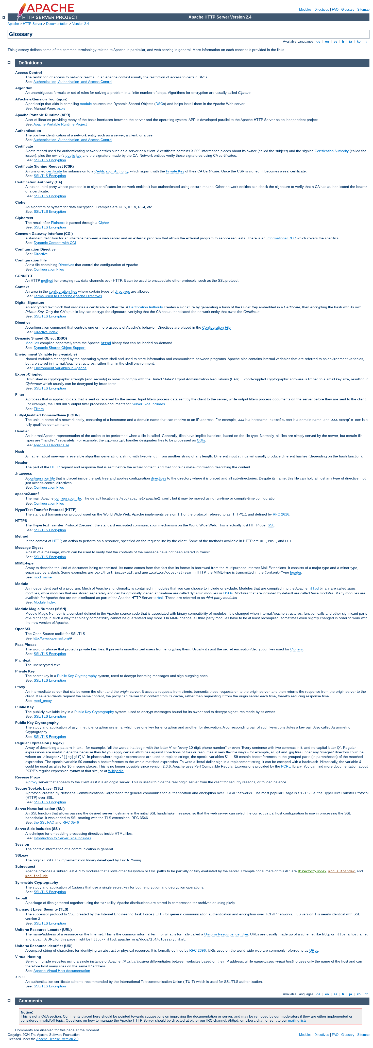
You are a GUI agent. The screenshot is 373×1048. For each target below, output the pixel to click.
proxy (32, 782)
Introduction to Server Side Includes (62, 838)
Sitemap (363, 9)
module (86, 104)
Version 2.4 (80, 24)
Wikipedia (116, 771)
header (295, 572)
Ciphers (296, 649)
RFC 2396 (197, 950)
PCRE (286, 766)
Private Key (175, 171)
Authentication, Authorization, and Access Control (72, 82)
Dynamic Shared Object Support (60, 348)
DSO (159, 104)
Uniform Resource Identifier (226, 934)
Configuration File (216, 327)
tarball (158, 598)
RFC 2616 (281, 514)
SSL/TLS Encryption (50, 160)
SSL (271, 525)
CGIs (201, 440)
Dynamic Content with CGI (55, 243)
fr (343, 41)
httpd (106, 343)
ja (350, 41)
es (335, 41)
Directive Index (46, 332)
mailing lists (297, 1020)
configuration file (41, 478)
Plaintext (58, 223)
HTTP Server (32, 24)
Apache (13, 24)
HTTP (55, 467)
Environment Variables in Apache (60, 368)
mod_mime (43, 577)
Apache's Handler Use (51, 445)
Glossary (347, 9)
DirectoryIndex (312, 871)
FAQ (335, 9)
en (327, 41)
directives (122, 291)
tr (366, 41)
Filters (39, 409)
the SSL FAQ (44, 822)
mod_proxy (43, 701)
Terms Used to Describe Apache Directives (68, 296)
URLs (313, 950)
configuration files (63, 291)
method (47, 280)
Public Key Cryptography (77, 676)
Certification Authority (332, 151)
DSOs (228, 593)
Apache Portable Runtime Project (60, 124)
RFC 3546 (70, 822)
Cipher (103, 223)
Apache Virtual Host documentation (61, 971)
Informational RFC (281, 238)
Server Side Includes (148, 404)
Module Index (45, 602)
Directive (41, 254)
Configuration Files (49, 269)
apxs (61, 108)
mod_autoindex (341, 871)
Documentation (57, 24)
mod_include (36, 876)
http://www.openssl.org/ (51, 638)
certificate (54, 171)
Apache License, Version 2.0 (57, 1039)
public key (73, 155)
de (318, 41)
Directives (321, 9)
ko (359, 41)
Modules (305, 9)
